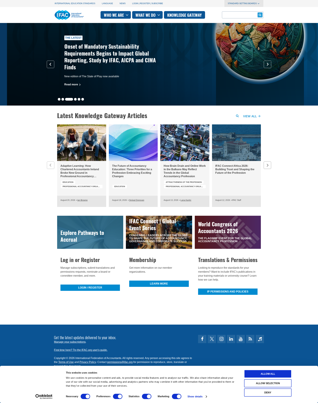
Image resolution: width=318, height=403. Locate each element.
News (123, 3)
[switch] (117, 396)
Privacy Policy (88, 362)
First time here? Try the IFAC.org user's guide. (80, 350)
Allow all (268, 373)
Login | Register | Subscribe (147, 3)
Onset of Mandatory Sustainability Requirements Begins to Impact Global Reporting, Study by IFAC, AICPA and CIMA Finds (103, 56)
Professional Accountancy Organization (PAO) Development (83, 186)
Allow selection (268, 383)
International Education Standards (75, 3)
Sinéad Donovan (136, 200)
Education (68, 182)
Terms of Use (66, 362)
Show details (195, 396)
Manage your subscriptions (70, 341)
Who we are (114, 15)
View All (250, 116)
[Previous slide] (50, 64)
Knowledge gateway (184, 15)
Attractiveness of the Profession (184, 182)
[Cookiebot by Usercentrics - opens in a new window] (43, 396)
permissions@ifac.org (120, 362)
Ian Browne (82, 200)
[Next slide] (267, 64)
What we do (146, 15)
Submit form (260, 14)
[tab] (59, 99)
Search (237, 116)
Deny (267, 392)
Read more (64, 84)
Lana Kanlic (186, 200)
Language (107, 3)
